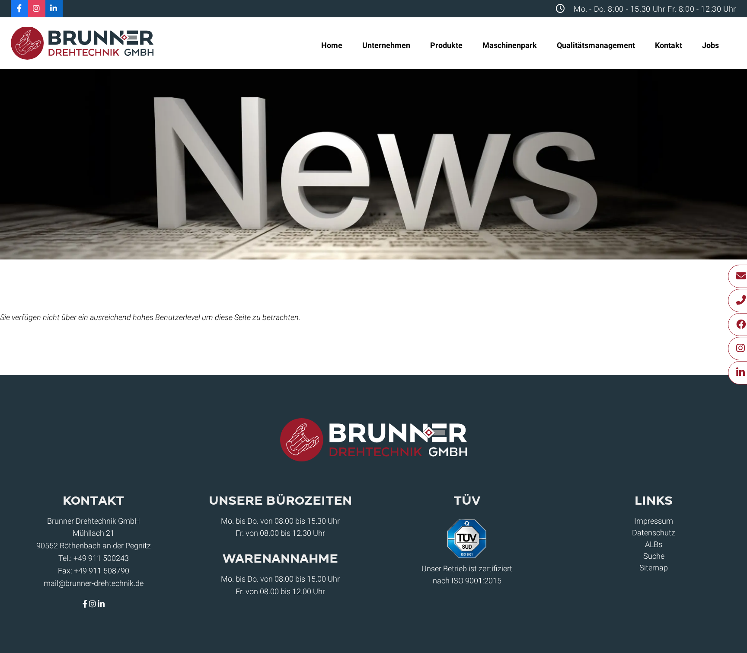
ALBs (653, 544)
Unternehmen (386, 45)
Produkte (446, 45)
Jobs (710, 45)
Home (331, 45)
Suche (653, 555)
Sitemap (653, 567)
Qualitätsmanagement (596, 45)
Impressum (653, 520)
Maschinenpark (509, 45)
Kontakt (668, 45)
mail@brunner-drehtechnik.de (94, 583)
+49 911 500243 (101, 558)
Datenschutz (653, 532)
